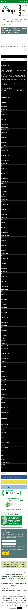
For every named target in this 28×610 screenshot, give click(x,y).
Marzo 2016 (4, 404)
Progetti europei (6, 30)
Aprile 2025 (4, 145)
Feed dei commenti (5, 464)
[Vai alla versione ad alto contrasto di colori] (22, 1)
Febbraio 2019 (4, 314)
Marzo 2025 (4, 147)
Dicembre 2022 (4, 204)
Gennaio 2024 (4, 176)
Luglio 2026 (4, 109)
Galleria (17, 564)
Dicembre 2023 (4, 178)
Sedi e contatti (20, 562)
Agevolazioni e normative (10, 566)
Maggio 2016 (4, 399)
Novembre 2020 (5, 260)
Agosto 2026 (4, 106)
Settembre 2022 (5, 209)
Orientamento (17, 30)
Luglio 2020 (4, 271)
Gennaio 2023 (4, 201)
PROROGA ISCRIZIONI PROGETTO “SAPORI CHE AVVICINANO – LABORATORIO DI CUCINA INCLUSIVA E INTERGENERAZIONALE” (13, 70)
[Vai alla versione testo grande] (27, 1)
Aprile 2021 (3, 248)
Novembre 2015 (5, 412)
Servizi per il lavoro (8, 482)
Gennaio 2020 (4, 286)
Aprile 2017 (3, 371)
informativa (13, 608)
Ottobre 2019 (4, 294)
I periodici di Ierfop (13, 32)
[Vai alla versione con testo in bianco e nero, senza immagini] (20, 1)
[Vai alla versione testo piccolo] (24, 1)
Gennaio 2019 (4, 317)
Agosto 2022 (4, 212)
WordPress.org (4, 467)
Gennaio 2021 (4, 255)
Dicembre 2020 (4, 258)
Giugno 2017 (4, 366)
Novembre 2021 (5, 235)
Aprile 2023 (4, 196)
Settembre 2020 (5, 266)
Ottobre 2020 (4, 263)
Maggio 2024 (4, 168)
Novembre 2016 (5, 384)
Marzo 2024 (4, 170)
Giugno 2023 (4, 191)
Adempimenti (4, 424)
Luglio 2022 (4, 214)
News (2, 437)
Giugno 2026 (4, 111)
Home (4, 562)
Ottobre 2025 (4, 132)
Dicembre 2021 (4, 232)
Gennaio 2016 (4, 410)
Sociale (3, 450)
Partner (22, 566)
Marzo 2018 (4, 343)
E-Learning (6, 487)
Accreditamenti (6, 28)
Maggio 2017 (4, 368)
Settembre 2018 (5, 327)
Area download (7, 564)
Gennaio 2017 (4, 379)
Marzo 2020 (4, 281)
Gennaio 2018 (4, 348)
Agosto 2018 (4, 330)
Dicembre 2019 (4, 289)
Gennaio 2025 (4, 152)
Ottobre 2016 (4, 386)
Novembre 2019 (5, 291)
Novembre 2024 (5, 155)
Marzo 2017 (4, 374)
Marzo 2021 (4, 250)
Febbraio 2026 (4, 122)
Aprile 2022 (3, 222)
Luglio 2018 (4, 332)
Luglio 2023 (4, 188)
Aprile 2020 (4, 278)
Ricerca (24, 28)
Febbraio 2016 (4, 407)
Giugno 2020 (4, 273)
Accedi (3, 459)
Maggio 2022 (4, 219)
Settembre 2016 (5, 389)
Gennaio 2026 (4, 124)
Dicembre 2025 (4, 127)
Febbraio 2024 (4, 173)
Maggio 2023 (4, 194)
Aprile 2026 (4, 116)
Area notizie (4, 427)
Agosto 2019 (4, 299)
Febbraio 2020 (4, 284)
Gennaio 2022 (4, 230)
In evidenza (4, 434)
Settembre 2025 (5, 134)
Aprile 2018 (3, 340)
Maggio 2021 (4, 245)
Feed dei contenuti (5, 462)
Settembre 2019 (5, 296)
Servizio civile (4, 447)
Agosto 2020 (4, 268)
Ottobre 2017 (4, 356)
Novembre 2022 (5, 206)
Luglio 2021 (4, 240)
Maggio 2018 (4, 338)
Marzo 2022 (4, 224)
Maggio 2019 (4, 307)
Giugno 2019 (4, 304)
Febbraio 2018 (4, 345)
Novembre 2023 (5, 181)
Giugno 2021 (4, 242)
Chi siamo (11, 562)
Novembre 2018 (5, 322)
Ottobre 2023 (4, 183)
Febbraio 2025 (4, 150)
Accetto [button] (19, 608)
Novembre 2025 (5, 129)
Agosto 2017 (4, 361)
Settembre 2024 (5, 160)
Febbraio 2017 (4, 376)
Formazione (16, 28)
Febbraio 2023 (4, 199)
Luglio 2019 (4, 302)
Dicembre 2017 (4, 350)
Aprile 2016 (3, 402)
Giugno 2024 (4, 165)
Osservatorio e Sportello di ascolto (13, 477)
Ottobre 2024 (4, 158)
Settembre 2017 (5, 358)
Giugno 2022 (4, 217)
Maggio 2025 (4, 142)
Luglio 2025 (4, 137)
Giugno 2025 (4, 140)
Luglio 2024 (4, 163)
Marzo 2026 (4, 119)
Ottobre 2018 (4, 325)
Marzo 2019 (4, 312)
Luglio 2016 (4, 394)
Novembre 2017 (5, 353)
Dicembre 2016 (4, 381)
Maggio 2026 (4, 114)
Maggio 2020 (4, 276)
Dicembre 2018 (4, 320)
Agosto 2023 (4, 186)
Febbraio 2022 (4, 227)
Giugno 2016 (4, 397)
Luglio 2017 (4, 363)
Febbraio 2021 (4, 253)
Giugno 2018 (4, 335)
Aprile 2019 (3, 309)
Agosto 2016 (4, 392)
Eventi (3, 32)
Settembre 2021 (5, 237)
